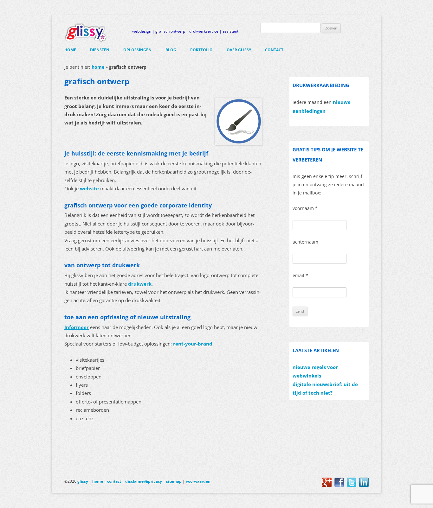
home (70, 50)
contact (274, 50)
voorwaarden (198, 481)
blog (170, 50)
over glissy (239, 50)
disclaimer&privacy (143, 481)
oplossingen (137, 50)
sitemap (174, 481)
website (89, 188)
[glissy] (85, 33)
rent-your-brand (192, 343)
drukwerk (140, 284)
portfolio (201, 50)
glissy (82, 481)
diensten (99, 50)
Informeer (76, 327)
